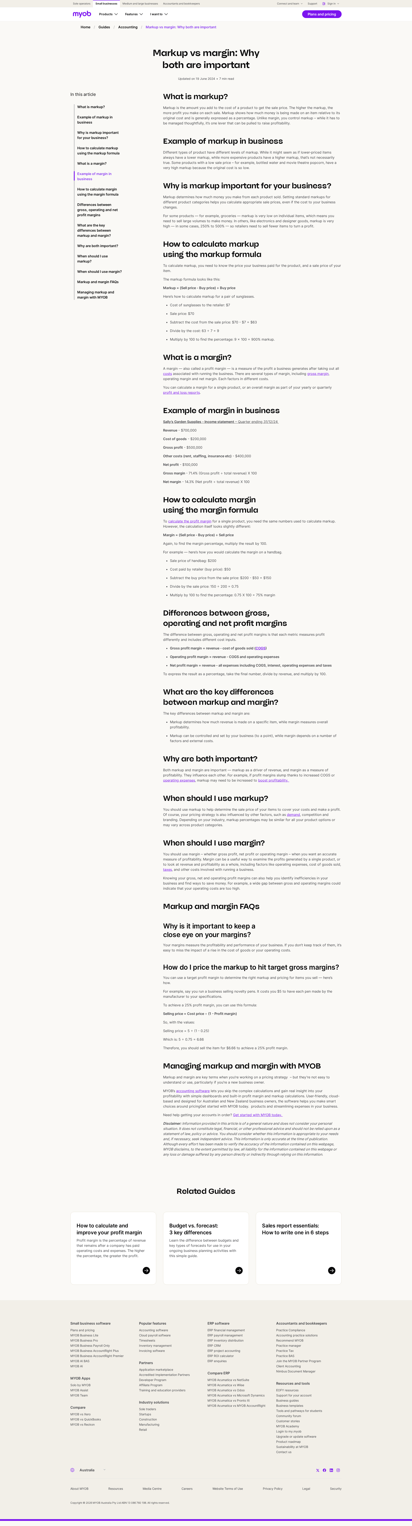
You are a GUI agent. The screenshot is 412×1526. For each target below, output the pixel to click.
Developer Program (152, 1380)
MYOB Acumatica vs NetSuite (228, 1380)
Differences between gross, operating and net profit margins (97, 209)
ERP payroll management (225, 1335)
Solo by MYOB (80, 1385)
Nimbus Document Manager (295, 1371)
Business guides (287, 1400)
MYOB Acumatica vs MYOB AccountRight (236, 1405)
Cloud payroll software (155, 1335)
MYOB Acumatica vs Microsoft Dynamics (236, 1395)
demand (293, 814)
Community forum (288, 1416)
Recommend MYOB (289, 1340)
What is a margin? (92, 163)
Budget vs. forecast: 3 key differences (193, 1229)
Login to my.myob (288, 1431)
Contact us (283, 1452)
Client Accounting (288, 1366)
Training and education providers (162, 1390)
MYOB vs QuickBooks (85, 1419)
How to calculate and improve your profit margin (109, 1229)
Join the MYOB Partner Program (298, 1361)
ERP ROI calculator (221, 1356)
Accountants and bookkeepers (301, 1323)
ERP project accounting (224, 1350)
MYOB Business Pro (84, 1340)
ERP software (218, 1323)
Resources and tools (293, 1383)
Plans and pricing (82, 1330)
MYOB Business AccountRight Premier (97, 1356)
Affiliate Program (150, 1385)
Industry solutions (154, 1402)
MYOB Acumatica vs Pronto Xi (229, 1400)
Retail (143, 1429)
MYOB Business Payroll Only (90, 1345)
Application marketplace (156, 1369)
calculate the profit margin (189, 521)
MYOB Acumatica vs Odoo (226, 1390)
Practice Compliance (290, 1330)
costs (167, 373)
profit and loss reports (181, 392)
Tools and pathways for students (299, 1411)
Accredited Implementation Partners (164, 1375)
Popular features (152, 1323)
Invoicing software (152, 1350)
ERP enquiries (217, 1361)
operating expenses (179, 780)
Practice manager (288, 1345)
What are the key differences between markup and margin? (94, 230)
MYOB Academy (287, 1426)
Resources (115, 1488)
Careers (187, 1488)
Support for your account (294, 1395)
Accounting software (153, 1330)
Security (336, 1488)
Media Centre (152, 1488)
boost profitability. (273, 780)
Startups (145, 1414)
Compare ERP (219, 1373)
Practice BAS (285, 1356)
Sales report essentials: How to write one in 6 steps (295, 1229)
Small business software (90, 1323)
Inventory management (155, 1345)
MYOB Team (79, 1395)
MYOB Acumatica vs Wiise (226, 1385)
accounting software (193, 1091)
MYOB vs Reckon (82, 1424)
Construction (148, 1419)
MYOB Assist (79, 1390)
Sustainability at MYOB (292, 1447)
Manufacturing (149, 1424)
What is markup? (91, 107)
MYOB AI (76, 1366)
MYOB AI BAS (79, 1361)
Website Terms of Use (227, 1488)
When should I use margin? (99, 271)
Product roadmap (288, 1441)
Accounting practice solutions (297, 1335)
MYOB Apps (80, 1378)
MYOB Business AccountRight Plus (94, 1350)
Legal (306, 1488)
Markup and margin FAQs (98, 282)
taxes (167, 869)
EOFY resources (287, 1390)
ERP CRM (214, 1345)
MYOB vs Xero (80, 1414)
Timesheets (147, 1340)
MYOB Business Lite (84, 1335)
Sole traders (147, 1409)
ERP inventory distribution (226, 1340)
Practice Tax (285, 1350)
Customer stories (288, 1421)
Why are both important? (98, 246)
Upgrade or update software (296, 1436)
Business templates (289, 1405)
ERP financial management (226, 1330)
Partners (146, 1363)
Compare (77, 1407)
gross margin (318, 373)
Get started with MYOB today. (258, 1115)
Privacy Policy (273, 1488)
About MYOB (79, 1488)
